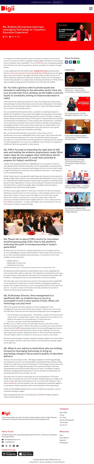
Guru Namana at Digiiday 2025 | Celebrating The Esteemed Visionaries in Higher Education (77, 210)
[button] (66, 62)
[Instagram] (10, 446)
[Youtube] (17, 446)
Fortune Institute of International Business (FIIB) (29, 73)
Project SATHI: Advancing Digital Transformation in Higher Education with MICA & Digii (77, 137)
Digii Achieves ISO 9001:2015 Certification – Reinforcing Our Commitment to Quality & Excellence (77, 90)
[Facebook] (3, 446)
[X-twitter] (6, 446)
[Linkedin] (14, 446)
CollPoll (39, 63)
